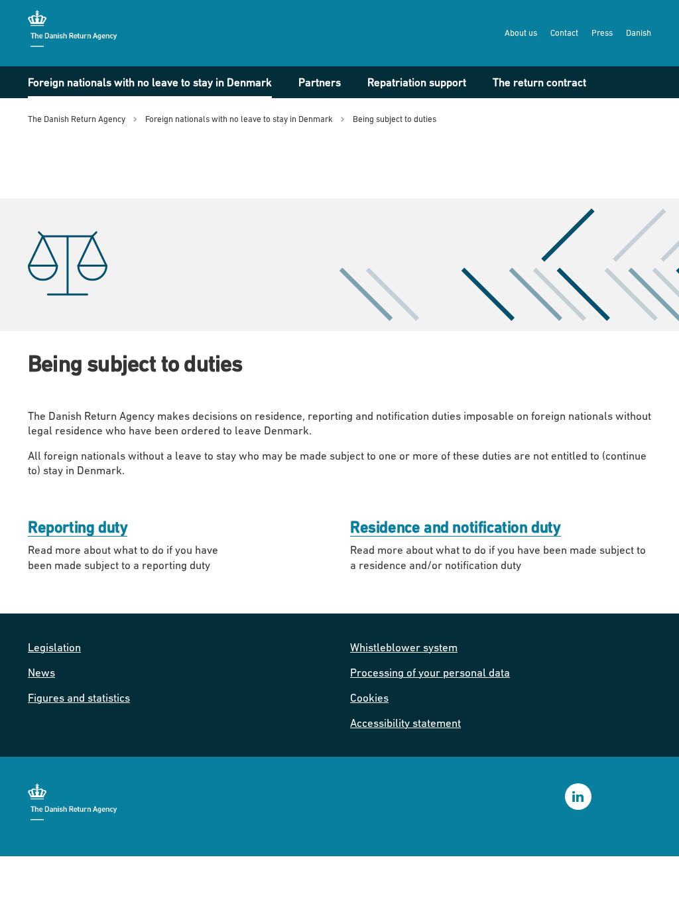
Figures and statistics (79, 697)
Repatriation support (416, 82)
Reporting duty (77, 527)
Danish (638, 33)
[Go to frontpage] (74, 32)
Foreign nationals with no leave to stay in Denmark (150, 82)
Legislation (54, 647)
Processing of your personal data (430, 672)
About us (521, 33)
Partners (319, 82)
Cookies (369, 697)
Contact (564, 33)
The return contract (539, 82)
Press (602, 33)
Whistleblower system (404, 647)
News (41, 672)
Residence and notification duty (455, 527)
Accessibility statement (405, 723)
